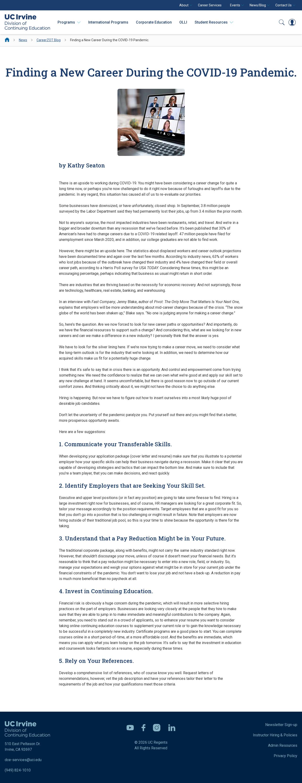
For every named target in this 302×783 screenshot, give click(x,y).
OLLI (183, 22)
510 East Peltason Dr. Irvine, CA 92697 (22, 747)
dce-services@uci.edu (23, 760)
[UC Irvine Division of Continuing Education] (27, 22)
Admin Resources (282, 745)
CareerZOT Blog (49, 40)
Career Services (210, 5)
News (23, 40)
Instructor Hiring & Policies (275, 735)
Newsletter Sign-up (281, 724)
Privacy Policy (285, 756)
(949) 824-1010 (18, 770)
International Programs (108, 22)
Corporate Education (154, 22)
